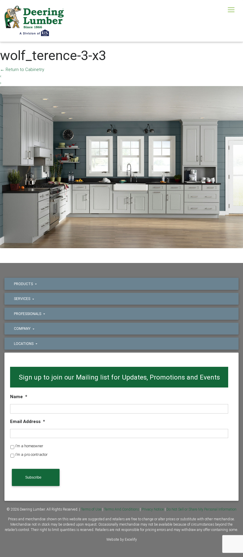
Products (24, 284)
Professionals (28, 313)
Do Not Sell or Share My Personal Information (201, 509)
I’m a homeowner (29, 445)
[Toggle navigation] (231, 9)
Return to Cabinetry (22, 69)
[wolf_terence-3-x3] (121, 166)
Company (22, 328)
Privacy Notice (153, 509)
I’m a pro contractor (31, 454)
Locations (24, 343)
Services (22, 298)
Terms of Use (91, 509)
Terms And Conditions (121, 509)
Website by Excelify (121, 539)
